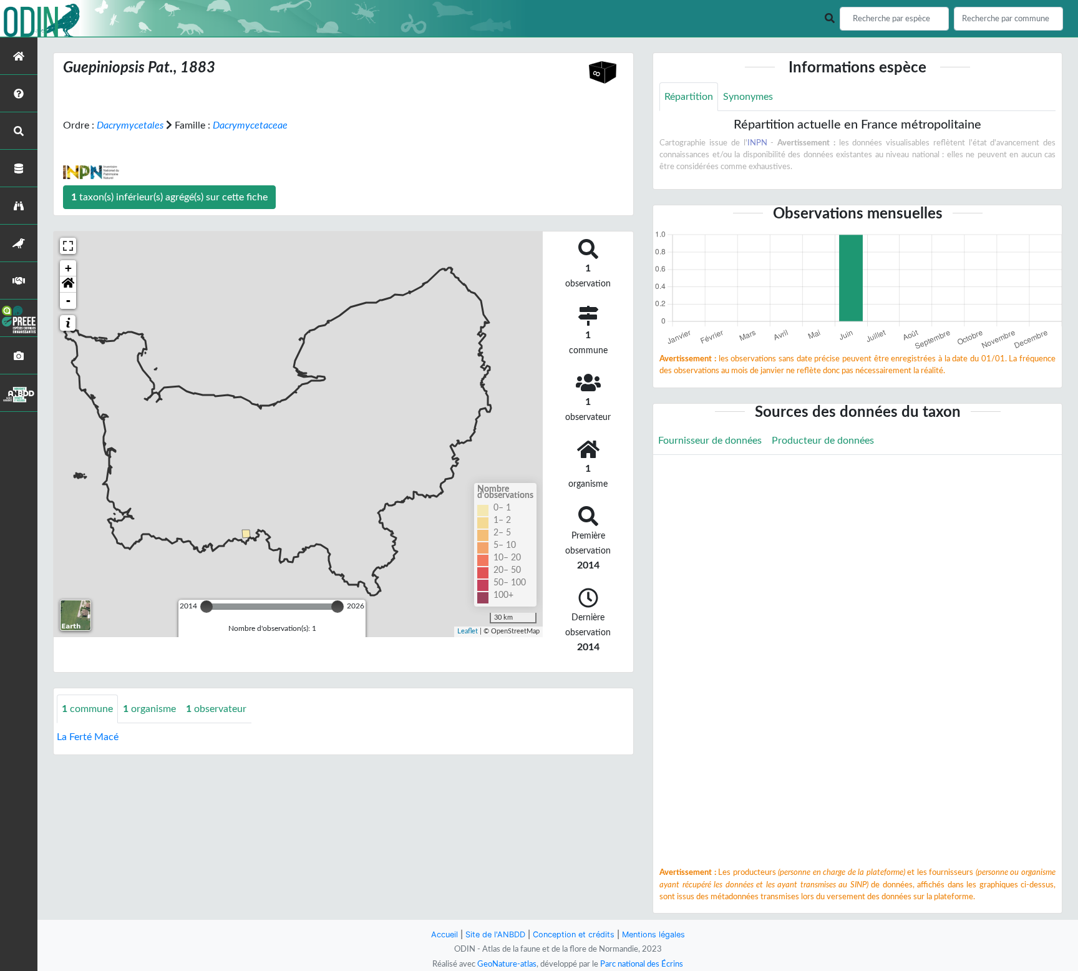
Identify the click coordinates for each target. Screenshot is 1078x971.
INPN (757, 143)
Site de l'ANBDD (495, 934)
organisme (149, 709)
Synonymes (748, 97)
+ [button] (68, 268)
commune (87, 709)
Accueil (444, 934)
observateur (216, 709)
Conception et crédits (573, 934)
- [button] (68, 300)
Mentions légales (653, 934)
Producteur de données (823, 441)
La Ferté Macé (88, 737)
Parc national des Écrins (641, 964)
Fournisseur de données (710, 441)
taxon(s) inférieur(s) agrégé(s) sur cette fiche (169, 197)
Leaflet (467, 631)
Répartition (688, 97)
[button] (68, 284)
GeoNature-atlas (507, 964)
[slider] (206, 606)
